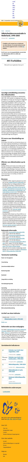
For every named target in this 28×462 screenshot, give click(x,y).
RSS (4, 456)
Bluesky (5, 454)
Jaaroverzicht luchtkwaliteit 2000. (17, 238)
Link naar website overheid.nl (10, 225)
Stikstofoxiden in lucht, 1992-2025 (14, 319)
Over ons (5, 428)
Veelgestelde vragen (8, 430)
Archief (5, 441)
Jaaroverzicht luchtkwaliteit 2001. (17, 235)
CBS (8, 419)
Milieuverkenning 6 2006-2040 (14, 251)
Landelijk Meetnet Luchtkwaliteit (16, 182)
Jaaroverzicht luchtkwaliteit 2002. (17, 232)
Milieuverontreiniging (20, 367)
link (23, 46)
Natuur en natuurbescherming (15, 383)
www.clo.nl (7, 332)
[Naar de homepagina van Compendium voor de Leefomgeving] (14, 9)
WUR (19, 419)
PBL (11, 419)
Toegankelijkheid (7, 447)
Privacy (5, 445)
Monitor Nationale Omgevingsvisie (11, 434)
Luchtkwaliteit (12, 38)
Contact (5, 432)
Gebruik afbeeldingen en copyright (11, 443)
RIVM (14, 419)
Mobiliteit (18, 354)
